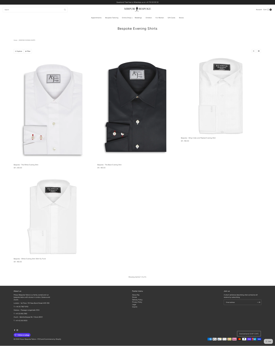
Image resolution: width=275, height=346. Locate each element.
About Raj (135, 295)
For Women (160, 18)
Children (149, 18)
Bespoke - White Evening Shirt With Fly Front (30, 259)
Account (259, 10)
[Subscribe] (258, 302)
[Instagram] (17, 330)
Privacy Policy (137, 302)
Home (15, 40)
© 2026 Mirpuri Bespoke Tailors (25, 339)
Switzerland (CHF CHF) (249, 334)
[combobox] (35, 9)
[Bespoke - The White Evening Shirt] (54, 109)
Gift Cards (171, 18)
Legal (134, 304)
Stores (181, 18)
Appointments (96, 18)
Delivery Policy (137, 300)
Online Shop (126, 18)
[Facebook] (14, 330)
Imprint (134, 307)
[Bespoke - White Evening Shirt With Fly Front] (54, 216)
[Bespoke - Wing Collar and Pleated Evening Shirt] (221, 96)
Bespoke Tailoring (111, 18)
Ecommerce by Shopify (52, 339)
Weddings (138, 18)
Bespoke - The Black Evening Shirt (109, 165)
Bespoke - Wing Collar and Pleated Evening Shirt (198, 138)
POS (39, 339)
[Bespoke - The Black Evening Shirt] (137, 109)
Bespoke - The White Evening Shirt (26, 165)
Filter (28, 51)
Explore (19, 51)
